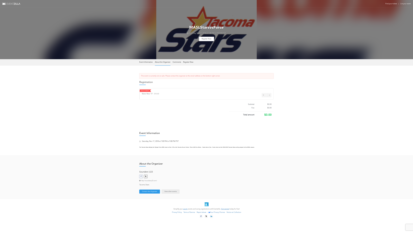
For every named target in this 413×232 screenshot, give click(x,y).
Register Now (206, 39)
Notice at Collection (234, 212)
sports (185, 209)
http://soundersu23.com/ (149, 180)
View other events (170, 191)
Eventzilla (11, 3)
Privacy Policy (177, 212)
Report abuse (201, 212)
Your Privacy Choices (217, 212)
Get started (225, 209)
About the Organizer (162, 62)
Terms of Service (189, 212)
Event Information (146, 62)
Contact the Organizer (149, 191)
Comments (177, 62)
